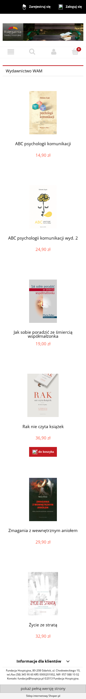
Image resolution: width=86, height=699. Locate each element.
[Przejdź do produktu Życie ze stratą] (43, 593)
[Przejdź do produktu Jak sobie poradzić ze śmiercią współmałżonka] (43, 301)
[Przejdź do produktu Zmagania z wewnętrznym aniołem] (43, 499)
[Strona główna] (43, 30)
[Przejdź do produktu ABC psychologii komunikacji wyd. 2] (43, 206)
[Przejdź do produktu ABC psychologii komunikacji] (43, 112)
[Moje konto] (54, 52)
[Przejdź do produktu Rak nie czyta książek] (43, 395)
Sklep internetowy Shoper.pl (43, 696)
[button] (11, 52)
